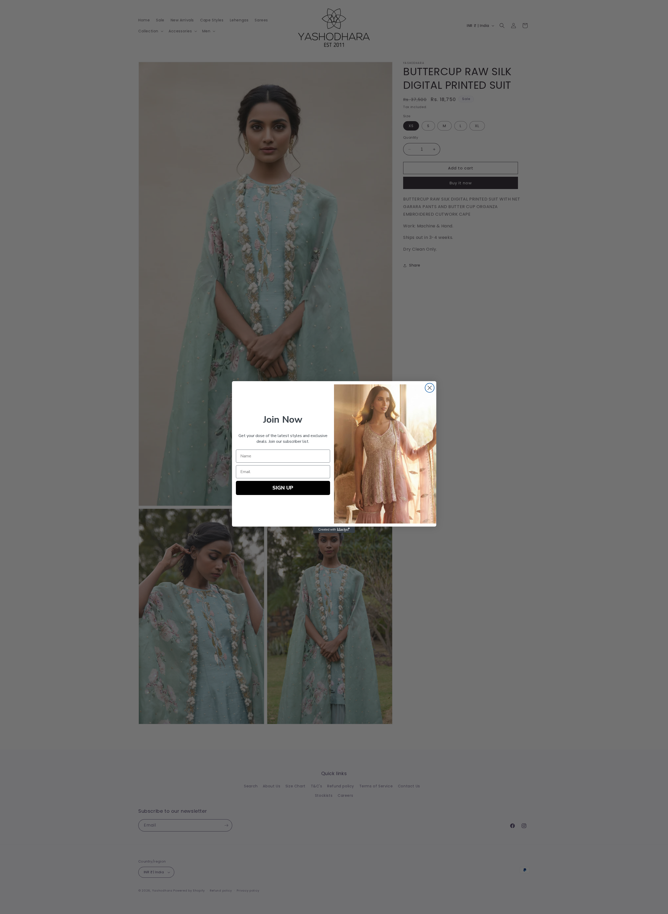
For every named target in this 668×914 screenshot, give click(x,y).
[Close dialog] (429, 387)
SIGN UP (282, 487)
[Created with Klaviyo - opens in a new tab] (334, 530)
